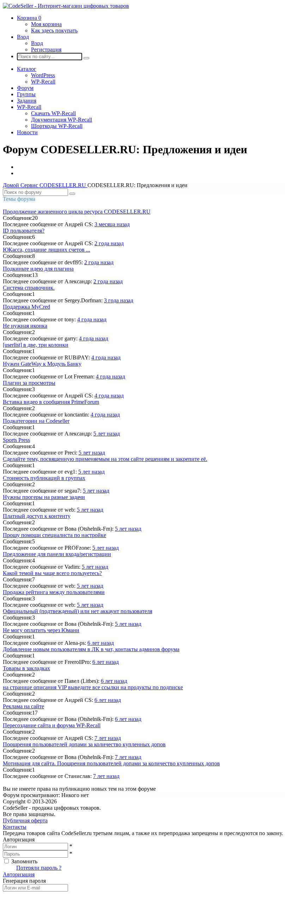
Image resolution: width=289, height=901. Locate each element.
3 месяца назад (112, 224)
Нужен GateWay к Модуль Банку (42, 364)
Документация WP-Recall (61, 120)
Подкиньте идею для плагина (38, 269)
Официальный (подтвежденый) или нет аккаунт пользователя (77, 611)
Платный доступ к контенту (36, 516)
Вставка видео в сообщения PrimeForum (51, 402)
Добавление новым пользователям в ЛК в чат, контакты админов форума (91, 649)
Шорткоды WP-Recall (56, 126)
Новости (27, 132)
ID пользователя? (23, 231)
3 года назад (118, 300)
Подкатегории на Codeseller (36, 421)
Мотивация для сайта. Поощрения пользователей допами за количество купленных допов (111, 763)
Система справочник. (29, 288)
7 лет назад (107, 738)
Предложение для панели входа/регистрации (57, 554)
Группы (26, 94)
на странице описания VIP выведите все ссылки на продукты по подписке (93, 687)
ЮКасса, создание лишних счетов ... (46, 250)
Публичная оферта (25, 820)
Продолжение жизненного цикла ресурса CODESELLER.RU (76, 212)
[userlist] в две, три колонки (35, 345)
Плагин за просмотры (29, 383)
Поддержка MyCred (26, 307)
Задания (26, 101)
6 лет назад (100, 643)
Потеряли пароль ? (38, 868)
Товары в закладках (26, 668)
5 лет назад (106, 434)
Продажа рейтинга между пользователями (54, 592)
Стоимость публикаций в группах (44, 478)
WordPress (43, 75)
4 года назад (91, 319)
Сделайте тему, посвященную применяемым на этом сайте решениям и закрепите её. (105, 459)
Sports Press (16, 440)
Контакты (14, 827)
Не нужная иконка (25, 326)
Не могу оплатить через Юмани (41, 630)
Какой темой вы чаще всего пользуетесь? (52, 573)
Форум (25, 88)
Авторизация (19, 874)
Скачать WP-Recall (53, 113)
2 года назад (109, 243)
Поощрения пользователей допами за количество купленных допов (84, 744)
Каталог (26, 69)
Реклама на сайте (23, 706)
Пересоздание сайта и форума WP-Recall (51, 725)
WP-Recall (43, 82)
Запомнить (24, 861)
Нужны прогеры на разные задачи (44, 497)
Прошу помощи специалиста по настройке (54, 535)
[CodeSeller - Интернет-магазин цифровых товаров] (66, 6)
